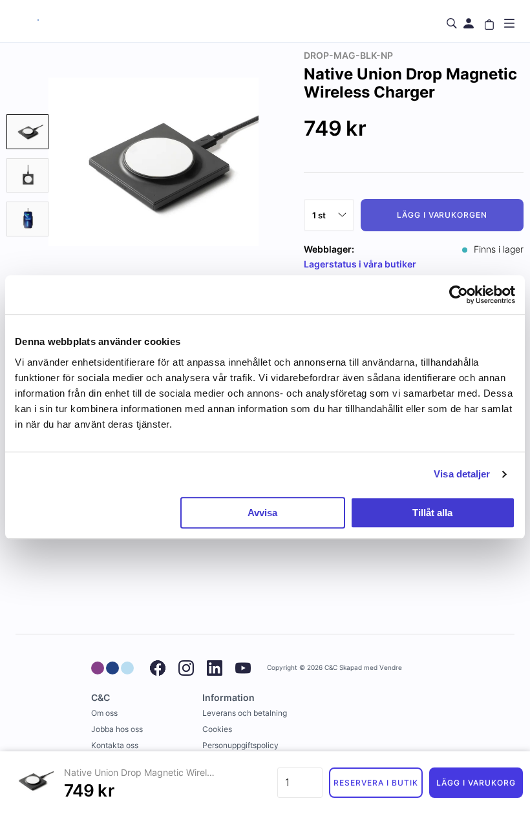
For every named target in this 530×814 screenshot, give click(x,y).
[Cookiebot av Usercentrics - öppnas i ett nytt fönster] (458, 294)
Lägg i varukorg (475, 783)
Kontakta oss (114, 745)
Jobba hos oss (117, 729)
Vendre (390, 667)
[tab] (27, 131)
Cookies (217, 729)
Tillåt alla (432, 512)
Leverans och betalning (244, 713)
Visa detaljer (462, 473)
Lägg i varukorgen (442, 215)
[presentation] (27, 131)
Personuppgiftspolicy (240, 745)
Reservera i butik (376, 783)
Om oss (104, 713)
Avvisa (262, 512)
